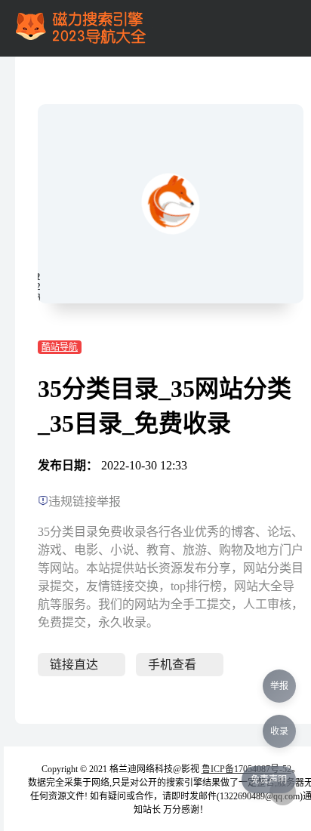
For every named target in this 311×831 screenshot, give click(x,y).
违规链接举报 (84, 501)
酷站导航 (60, 347)
